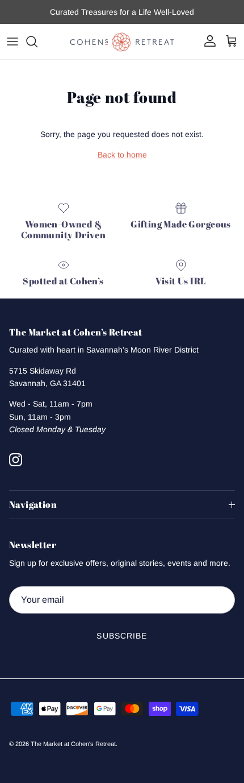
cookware (183, 16)
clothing (148, 16)
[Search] (37, 41)
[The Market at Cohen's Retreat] (122, 41)
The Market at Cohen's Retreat (73, 743)
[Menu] (12, 41)
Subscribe (121, 635)
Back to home (122, 154)
